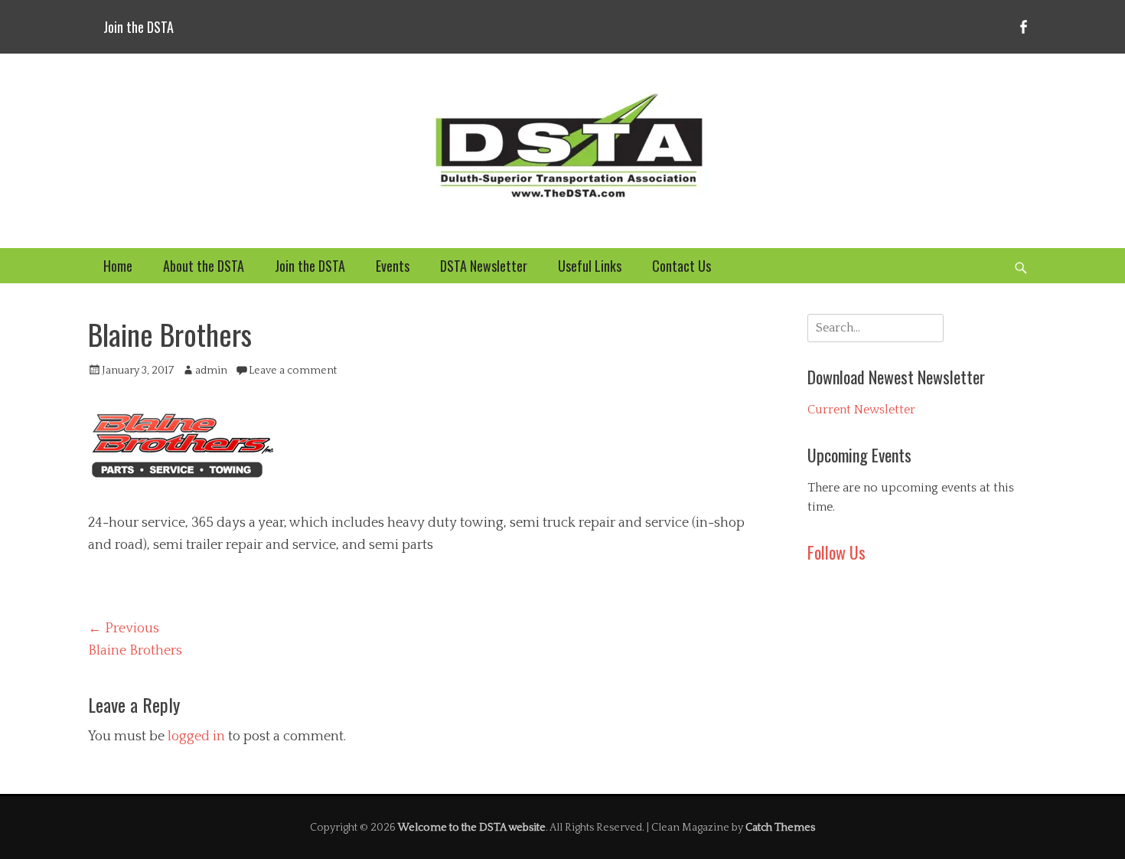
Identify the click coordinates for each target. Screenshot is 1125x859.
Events (392, 266)
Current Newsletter (861, 409)
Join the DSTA (138, 27)
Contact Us (681, 266)
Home (117, 266)
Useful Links (589, 266)
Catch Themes (780, 827)
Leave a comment (293, 370)
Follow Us (836, 552)
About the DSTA (203, 266)
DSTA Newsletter (483, 266)
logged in (196, 736)
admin (211, 370)
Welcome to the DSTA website (472, 827)
